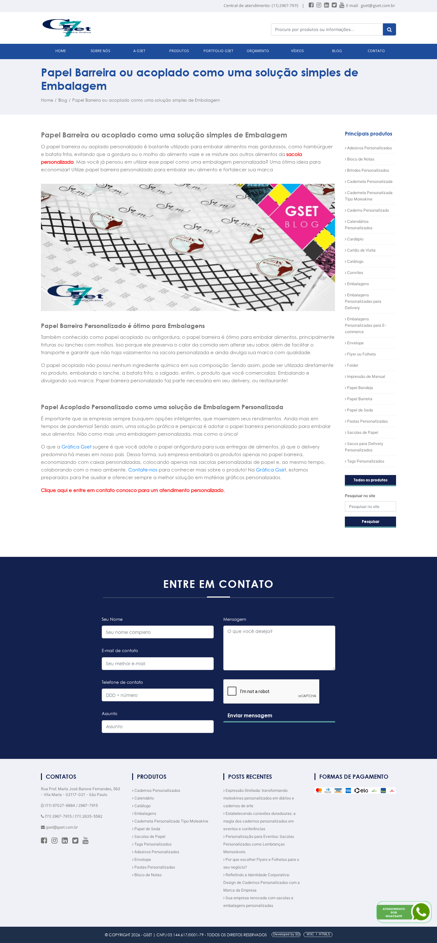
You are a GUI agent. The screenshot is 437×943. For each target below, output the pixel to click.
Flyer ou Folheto (361, 354)
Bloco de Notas (360, 159)
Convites (354, 272)
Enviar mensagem (249, 715)
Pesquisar (370, 521)
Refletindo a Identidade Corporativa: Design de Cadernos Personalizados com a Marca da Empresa (261, 882)
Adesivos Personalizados (369, 147)
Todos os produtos (370, 480)
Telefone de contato (122, 682)
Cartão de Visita (361, 250)
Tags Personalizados (365, 461)
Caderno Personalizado (367, 210)
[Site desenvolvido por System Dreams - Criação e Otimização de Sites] (300, 934)
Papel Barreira (359, 398)
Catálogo (354, 261)
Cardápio (354, 239)
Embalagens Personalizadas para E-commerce (365, 325)
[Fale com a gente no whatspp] (404, 911)
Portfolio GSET (218, 50)
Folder (352, 365)
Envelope (355, 342)
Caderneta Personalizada (369, 181)
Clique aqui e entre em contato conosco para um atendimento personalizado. (133, 490)
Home (47, 100)
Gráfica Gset (76, 447)
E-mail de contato (120, 650)
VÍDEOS (297, 50)
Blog (62, 100)
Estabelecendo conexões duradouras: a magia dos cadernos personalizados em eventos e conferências (259, 821)
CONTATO (376, 50)
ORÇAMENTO (258, 50)
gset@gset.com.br (378, 5)
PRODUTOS (179, 50)
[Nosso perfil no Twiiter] (334, 5)
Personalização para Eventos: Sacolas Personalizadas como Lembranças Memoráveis (258, 844)
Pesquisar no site (360, 495)
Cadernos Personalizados (156, 790)
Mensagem (234, 619)
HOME (60, 50)
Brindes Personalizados (367, 170)
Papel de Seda (359, 410)
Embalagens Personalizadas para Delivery (363, 301)
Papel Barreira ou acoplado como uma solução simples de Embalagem (146, 100)
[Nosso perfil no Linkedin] (327, 5)
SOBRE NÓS (100, 50)
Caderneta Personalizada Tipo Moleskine (170, 821)
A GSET (139, 50)
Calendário (143, 798)
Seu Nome (112, 619)
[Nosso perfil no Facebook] (311, 5)
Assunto (109, 713)
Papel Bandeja (359, 387)
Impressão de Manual (365, 376)
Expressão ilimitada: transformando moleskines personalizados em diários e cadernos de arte (258, 798)
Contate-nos (142, 470)
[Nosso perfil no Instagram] (319, 5)
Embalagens (357, 283)
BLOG (337, 50)
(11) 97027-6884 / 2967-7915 (71, 805)
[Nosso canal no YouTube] (342, 5)
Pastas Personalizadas (367, 421)
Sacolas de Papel (362, 432)
